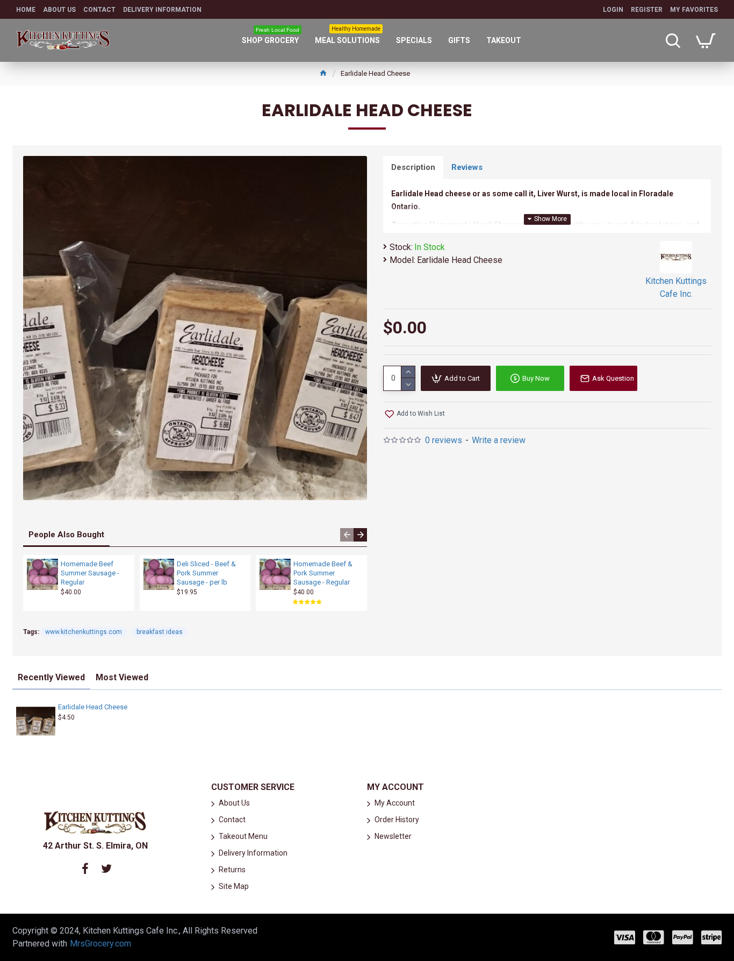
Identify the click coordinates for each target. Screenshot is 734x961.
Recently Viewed (51, 677)
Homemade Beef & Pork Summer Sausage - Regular (322, 573)
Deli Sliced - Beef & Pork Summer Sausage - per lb (206, 573)
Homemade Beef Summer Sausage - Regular (90, 573)
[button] (347, 535)
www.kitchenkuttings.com (83, 632)
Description (413, 167)
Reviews (467, 167)
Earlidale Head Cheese (92, 707)
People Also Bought (66, 534)
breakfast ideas (159, 632)
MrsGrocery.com (100, 943)
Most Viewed (122, 677)
